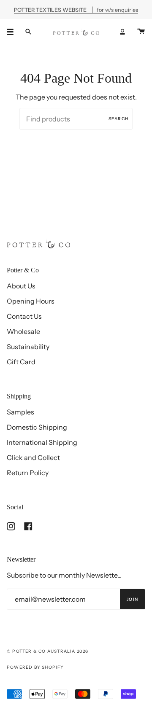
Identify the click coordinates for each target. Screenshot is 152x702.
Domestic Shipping (37, 427)
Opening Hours (30, 301)
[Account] (122, 31)
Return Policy (28, 472)
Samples (20, 412)
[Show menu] (13, 31)
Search (118, 118)
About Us (21, 286)
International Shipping (42, 442)
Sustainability (28, 346)
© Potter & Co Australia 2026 (48, 651)
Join (132, 599)
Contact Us (24, 316)
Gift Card (21, 362)
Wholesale (23, 331)
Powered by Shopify (35, 667)
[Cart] (141, 31)
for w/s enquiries (76, 9)
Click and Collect (33, 457)
